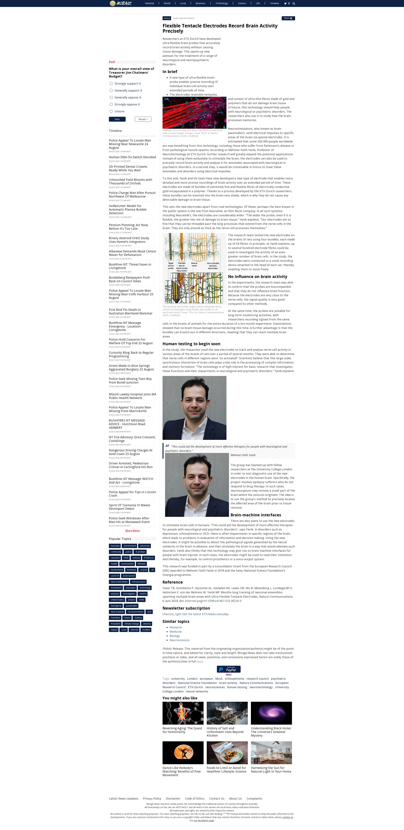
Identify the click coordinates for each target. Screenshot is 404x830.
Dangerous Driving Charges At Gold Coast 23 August (130, 452)
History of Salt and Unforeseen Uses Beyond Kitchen (225, 732)
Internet (134, 629)
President (115, 623)
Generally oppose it (128, 97)
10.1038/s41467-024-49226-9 (213, 601)
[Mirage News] (122, 3)
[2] (226, 813)
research (115, 557)
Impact (114, 629)
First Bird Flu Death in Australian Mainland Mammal (130, 311)
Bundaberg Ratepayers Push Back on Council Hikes (129, 279)
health (114, 563)
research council (257, 678)
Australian (140, 551)
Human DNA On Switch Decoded (132, 157)
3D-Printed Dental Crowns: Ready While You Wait (128, 168)
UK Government (135, 611)
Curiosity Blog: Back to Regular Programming (131, 354)
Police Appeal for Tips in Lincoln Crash (132, 494)
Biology (175, 636)
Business (200, 3)
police (128, 551)
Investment (116, 587)
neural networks (197, 691)
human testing (237, 687)
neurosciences (215, 687)
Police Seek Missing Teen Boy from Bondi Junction (130, 380)
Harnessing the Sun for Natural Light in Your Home (271, 770)
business (131, 569)
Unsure (120, 111)
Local (183, 3)
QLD (150, 611)
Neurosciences (180, 640)
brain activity (228, 683)
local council (129, 575)
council (143, 569)
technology (145, 587)
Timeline (274, 3)
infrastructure (138, 581)
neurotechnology (261, 687)
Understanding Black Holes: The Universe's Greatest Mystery (271, 732)
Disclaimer (173, 798)
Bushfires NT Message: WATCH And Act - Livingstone (131, 480)
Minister (142, 563)
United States (117, 599)
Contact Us (216, 798)
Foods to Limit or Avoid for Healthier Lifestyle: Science (226, 770)
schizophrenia (234, 678)
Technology (221, 3)
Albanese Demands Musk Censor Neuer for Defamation (132, 253)
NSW (126, 557)
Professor (149, 557)
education (131, 587)
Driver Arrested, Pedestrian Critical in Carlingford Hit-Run (131, 465)
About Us (235, 798)
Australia (115, 545)
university (178, 678)
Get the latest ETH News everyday (196, 614)
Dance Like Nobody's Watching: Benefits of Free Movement (182, 771)
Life (258, 3)
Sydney (138, 617)
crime (141, 599)
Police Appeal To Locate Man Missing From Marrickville (130, 409)
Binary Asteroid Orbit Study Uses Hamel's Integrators (129, 240)
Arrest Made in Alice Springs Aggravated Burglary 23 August (131, 367)
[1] (224, 813)
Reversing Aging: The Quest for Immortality (182, 730)
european (206, 678)
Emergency (116, 605)
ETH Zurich (195, 687)
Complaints (254, 798)
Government (130, 545)
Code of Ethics (195, 798)
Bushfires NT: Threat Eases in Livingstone (130, 266)
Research (176, 627)
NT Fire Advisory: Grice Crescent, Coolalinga (132, 439)
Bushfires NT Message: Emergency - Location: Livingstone (125, 326)
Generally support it (128, 90)
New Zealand (117, 611)
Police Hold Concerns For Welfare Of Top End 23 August (131, 341)
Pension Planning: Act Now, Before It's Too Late (129, 227)
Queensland (117, 569)
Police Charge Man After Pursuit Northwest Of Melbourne (132, 194)
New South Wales (119, 581)
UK (152, 569)
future (127, 617)
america (147, 623)
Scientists (115, 617)
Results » (143, 119)
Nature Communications (256, 683)
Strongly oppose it (127, 104)
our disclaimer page (204, 820)
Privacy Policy (152, 798)
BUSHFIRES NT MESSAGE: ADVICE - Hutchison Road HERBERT (127, 424)
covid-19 (115, 575)
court (124, 629)
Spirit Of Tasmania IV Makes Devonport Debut (129, 507)
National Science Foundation (197, 683)
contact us (287, 817)
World (167, 3)
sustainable (131, 605)
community (116, 551)
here (200, 661)
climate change (132, 623)
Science (242, 3)
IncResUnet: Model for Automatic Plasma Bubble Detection (128, 209)
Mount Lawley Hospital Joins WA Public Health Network (132, 396)
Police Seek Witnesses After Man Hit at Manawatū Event (129, 520)
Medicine (176, 631)
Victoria (136, 557)
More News (132, 530)
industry (115, 593)
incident (146, 629)
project (131, 599)
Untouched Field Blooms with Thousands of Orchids (130, 181)
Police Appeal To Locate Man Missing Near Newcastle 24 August (130, 144)
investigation (129, 593)
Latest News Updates (123, 798)
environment (127, 563)
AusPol (143, 593)
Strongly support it (128, 83)
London (192, 678)
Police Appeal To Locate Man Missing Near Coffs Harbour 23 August (131, 294)
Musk (219, 678)
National (149, 3)
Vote (117, 119)
